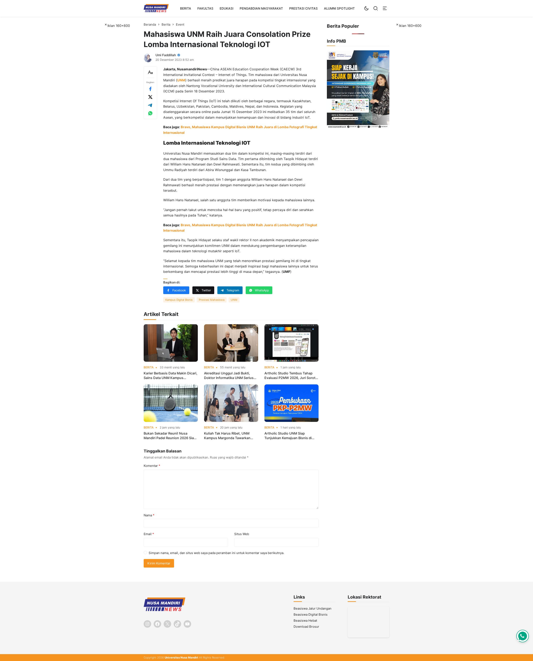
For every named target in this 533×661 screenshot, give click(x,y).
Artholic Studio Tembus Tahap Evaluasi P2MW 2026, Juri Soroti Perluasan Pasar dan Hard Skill (290, 375)
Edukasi (226, 8)
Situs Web (241, 534)
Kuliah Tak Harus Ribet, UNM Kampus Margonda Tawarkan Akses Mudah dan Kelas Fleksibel (230, 435)
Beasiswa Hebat (305, 620)
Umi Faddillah (166, 55)
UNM (181, 80)
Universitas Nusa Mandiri (181, 657)
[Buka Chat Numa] (522, 636)
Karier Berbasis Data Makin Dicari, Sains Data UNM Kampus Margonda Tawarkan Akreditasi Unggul (170, 375)
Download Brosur (306, 627)
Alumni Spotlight (339, 8)
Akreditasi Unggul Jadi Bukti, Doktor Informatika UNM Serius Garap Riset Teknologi (229, 375)
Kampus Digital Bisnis (179, 299)
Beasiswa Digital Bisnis (311, 614)
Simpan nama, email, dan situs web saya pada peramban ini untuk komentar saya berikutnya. (216, 553)
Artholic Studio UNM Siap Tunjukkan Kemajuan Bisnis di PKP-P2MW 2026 (288, 435)
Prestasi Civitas (303, 8)
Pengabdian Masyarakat (261, 8)
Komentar (152, 466)
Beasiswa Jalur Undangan (312, 608)
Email (149, 534)
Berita (185, 8)
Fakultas (205, 8)
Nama (149, 515)
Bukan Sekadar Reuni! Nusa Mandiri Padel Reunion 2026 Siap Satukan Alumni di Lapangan (170, 435)
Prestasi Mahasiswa (211, 299)
